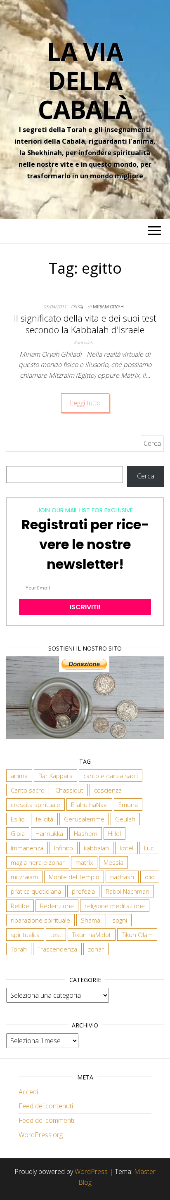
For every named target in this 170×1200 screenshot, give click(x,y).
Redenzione (57, 906)
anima (19, 776)
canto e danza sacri (110, 776)
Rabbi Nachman (127, 891)
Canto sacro (28, 790)
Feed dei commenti (46, 1120)
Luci (149, 848)
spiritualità (25, 934)
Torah (19, 949)
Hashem (85, 833)
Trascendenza (57, 949)
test (55, 934)
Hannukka (49, 833)
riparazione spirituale (40, 920)
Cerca (145, 475)
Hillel (114, 833)
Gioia (18, 833)
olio (150, 877)
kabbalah (96, 848)
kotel (126, 848)
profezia (83, 891)
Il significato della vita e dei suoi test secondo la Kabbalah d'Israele (85, 324)
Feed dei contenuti (46, 1105)
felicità (44, 819)
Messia (113, 862)
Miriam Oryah (108, 306)
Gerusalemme (84, 819)
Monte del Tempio (74, 877)
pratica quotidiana (36, 891)
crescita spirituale (35, 804)
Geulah (125, 819)
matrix (84, 862)
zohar (96, 949)
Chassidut (69, 790)
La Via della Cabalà (85, 80)
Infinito (63, 848)
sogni (119, 920)
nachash (122, 877)
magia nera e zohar (38, 862)
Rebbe (20, 906)
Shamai (91, 920)
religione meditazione (115, 906)
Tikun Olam (137, 934)
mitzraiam (24, 877)
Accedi (28, 1091)
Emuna (128, 804)
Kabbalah (83, 342)
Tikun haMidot (91, 934)
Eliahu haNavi (89, 804)
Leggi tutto (85, 402)
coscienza (108, 790)
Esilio (18, 819)
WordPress (91, 1171)
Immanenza (27, 848)
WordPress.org (41, 1134)
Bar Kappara (55, 776)
